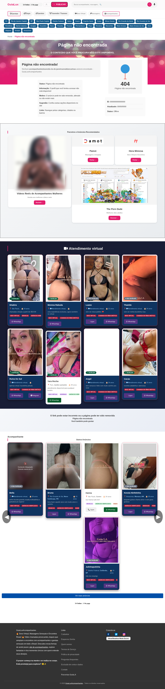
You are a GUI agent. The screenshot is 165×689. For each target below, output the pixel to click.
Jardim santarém (60, 385)
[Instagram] (124, 634)
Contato (64, 670)
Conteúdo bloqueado (25, 466)
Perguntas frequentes (69, 659)
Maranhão (109, 26)
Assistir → (40, 202)
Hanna (89, 493)
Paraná (69, 26)
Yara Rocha (52, 381)
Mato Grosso (121, 26)
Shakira (13, 305)
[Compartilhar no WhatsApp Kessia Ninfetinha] (153, 446)
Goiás (99, 21)
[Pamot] (93, 141)
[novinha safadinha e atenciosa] (139, 352)
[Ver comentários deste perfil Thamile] (140, 258)
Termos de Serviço (68, 649)
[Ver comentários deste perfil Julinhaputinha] (103, 520)
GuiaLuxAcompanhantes (74, 683)
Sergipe (33, 26)
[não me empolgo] (101, 540)
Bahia (69, 21)
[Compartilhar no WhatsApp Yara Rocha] (77, 335)
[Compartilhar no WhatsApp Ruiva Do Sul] (39, 332)
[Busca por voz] (154, 4)
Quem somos (66, 644)
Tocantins (43, 26)
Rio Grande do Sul (143, 21)
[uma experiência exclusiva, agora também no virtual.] (63, 278)
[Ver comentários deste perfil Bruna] (65, 446)
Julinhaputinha (93, 567)
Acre (149, 26)
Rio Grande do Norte (125, 21)
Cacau (127, 379)
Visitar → (93, 160)
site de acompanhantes (38, 647)
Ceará (77, 21)
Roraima (99, 26)
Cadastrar (65, 634)
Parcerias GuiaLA (68, 675)
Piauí (90, 26)
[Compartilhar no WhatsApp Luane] (115, 258)
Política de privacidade (70, 654)
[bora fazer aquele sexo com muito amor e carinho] (63, 466)
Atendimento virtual (20, 382)
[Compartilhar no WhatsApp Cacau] (153, 332)
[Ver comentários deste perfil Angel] (102, 332)
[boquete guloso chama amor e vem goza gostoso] (139, 466)
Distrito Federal (58, 21)
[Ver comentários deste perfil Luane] (102, 258)
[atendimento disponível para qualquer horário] (63, 354)
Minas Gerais (109, 21)
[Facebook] (108, 634)
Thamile (128, 305)
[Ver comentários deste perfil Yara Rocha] (65, 335)
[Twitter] (116, 634)
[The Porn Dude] (114, 185)
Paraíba (60, 26)
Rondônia (8, 26)
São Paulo (15, 308)
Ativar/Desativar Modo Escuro (118, 638)
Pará (52, 26)
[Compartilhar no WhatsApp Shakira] (39, 258)
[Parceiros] (39, 162)
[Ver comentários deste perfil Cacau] (141, 332)
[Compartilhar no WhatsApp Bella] (39, 446)
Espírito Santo (88, 21)
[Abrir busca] (149, 4)
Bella (11, 493)
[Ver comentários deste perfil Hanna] (102, 446)
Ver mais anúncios (82, 596)
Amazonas (27, 30)
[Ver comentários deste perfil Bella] (27, 446)
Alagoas (8, 30)
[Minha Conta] (47, 4)
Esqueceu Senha (68, 639)
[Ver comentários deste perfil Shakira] (24, 258)
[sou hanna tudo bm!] (101, 466)
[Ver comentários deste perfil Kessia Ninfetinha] (141, 446)
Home (10, 37)
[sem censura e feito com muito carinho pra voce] (101, 352)
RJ (6, 21)
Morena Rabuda (55, 305)
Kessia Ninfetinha (132, 493)
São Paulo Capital (42, 21)
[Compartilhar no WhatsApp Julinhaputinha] (115, 520)
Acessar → (114, 218)
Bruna (50, 493)
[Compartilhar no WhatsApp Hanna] (115, 446)
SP (32, 21)
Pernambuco (80, 26)
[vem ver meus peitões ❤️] (101, 278)
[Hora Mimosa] (136, 141)
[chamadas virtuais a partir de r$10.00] (25, 278)
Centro (98, 497)
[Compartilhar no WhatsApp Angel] (115, 332)
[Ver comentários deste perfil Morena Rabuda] (65, 258)
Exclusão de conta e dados (72, 665)
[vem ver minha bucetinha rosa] (139, 278)
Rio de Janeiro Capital (19, 21)
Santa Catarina (21, 26)
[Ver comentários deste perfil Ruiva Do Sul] (26, 332)
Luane (89, 305)
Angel (88, 379)
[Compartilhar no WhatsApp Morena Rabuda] (77, 258)
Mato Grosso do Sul (137, 26)
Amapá (17, 30)
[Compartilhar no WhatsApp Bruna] (77, 446)
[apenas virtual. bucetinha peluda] (25, 352)
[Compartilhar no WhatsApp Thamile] (153, 258)
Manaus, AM (139, 496)
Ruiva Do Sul (15, 379)
